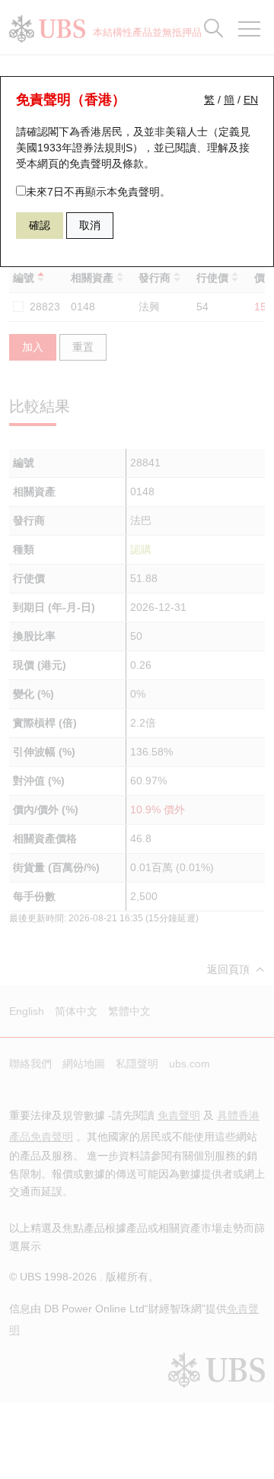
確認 (39, 225)
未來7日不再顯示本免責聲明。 (98, 192)
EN (251, 100)
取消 (89, 225)
